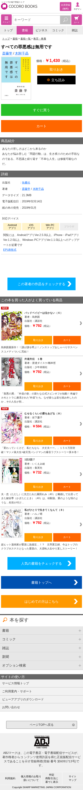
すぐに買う (41, 110)
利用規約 (10, 778)
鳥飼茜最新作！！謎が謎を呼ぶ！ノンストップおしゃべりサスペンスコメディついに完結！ (39, 349)
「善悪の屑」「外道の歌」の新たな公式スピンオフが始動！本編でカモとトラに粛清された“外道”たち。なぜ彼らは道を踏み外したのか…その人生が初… (39, 397)
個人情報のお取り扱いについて (31, 778)
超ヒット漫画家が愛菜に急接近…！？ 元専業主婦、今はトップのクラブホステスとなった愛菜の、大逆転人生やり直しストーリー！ (39, 546)
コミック (58, 30)
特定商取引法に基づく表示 (51, 778)
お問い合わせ (11, 707)
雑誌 (75, 30)
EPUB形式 (9, 249)
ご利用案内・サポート (17, 691)
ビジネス (41, 30)
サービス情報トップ (15, 683)
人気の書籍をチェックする (41, 563)
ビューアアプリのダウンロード (23, 699)
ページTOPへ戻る (42, 724)
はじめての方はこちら (41, 601)
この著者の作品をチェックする (41, 284)
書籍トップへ (41, 582)
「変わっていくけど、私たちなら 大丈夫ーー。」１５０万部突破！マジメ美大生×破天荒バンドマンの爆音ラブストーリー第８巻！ (40, 449)
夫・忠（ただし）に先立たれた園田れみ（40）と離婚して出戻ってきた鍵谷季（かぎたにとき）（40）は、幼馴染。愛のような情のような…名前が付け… (39, 498)
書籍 (25, 30)
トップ (8, 30)
